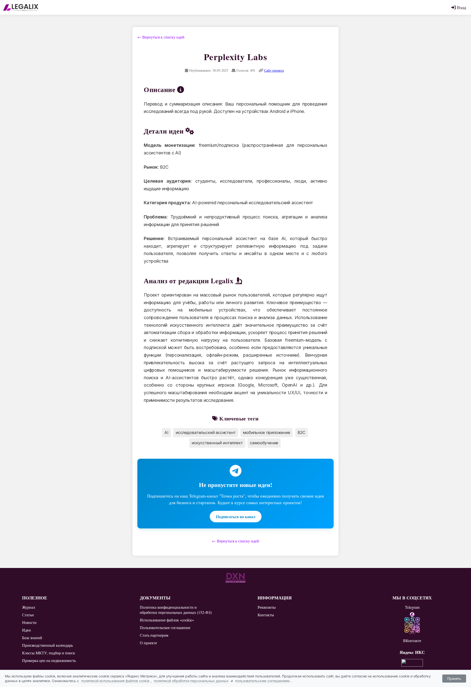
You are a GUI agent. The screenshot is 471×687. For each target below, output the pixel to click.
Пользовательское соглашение (165, 627)
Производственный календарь (47, 645)
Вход (461, 7)
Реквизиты (267, 607)
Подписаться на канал (235, 516)
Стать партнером (154, 635)
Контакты (266, 614)
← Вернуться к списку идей (160, 37)
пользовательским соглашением (262, 681)
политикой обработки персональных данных (191, 681)
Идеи (26, 630)
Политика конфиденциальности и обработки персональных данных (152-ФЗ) (176, 610)
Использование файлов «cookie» (167, 619)
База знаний (32, 637)
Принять (454, 678)
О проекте (148, 642)
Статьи (28, 614)
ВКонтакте (412, 640)
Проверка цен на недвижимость (49, 660)
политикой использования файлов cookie (115, 681)
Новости (29, 622)
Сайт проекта (274, 70)
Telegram (412, 607)
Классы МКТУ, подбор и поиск (48, 652)
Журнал (28, 607)
